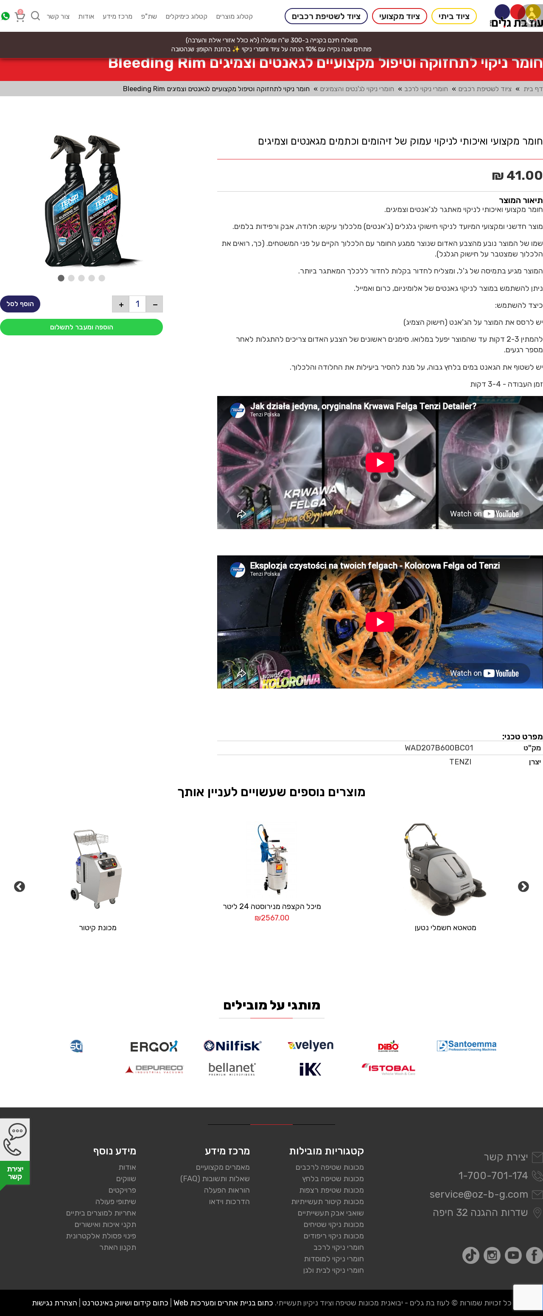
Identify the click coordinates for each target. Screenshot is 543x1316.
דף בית (533, 89)
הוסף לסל (20, 304)
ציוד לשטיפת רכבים (485, 89)
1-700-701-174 (493, 1176)
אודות (86, 16)
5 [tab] (102, 278)
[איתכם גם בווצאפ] (5, 16)
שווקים (126, 1178)
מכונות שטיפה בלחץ (333, 1178)
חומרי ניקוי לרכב (426, 89)
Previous (19, 886)
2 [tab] (71, 278)
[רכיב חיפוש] (35, 15)
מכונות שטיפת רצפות (331, 1190)
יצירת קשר (506, 1157)
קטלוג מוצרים (234, 16)
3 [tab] (81, 278)
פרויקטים (122, 1190)
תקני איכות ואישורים (105, 1224)
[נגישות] (530, 16)
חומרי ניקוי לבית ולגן (333, 1270)
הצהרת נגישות (54, 1303)
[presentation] (81, 201)
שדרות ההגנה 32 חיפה (480, 1212)
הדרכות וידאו (229, 1201)
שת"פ (149, 16)
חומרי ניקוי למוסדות (334, 1258)
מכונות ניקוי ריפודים (334, 1236)
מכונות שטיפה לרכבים (330, 1167)
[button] (154, 304)
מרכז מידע (117, 16)
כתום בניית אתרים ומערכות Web (223, 1303)
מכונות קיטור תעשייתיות (327, 1201)
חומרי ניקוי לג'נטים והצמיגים (357, 89)
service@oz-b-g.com (479, 1194)
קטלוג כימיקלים (186, 16)
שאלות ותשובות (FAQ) (215, 1178)
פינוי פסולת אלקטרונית (101, 1236)
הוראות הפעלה (227, 1190)
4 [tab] (91, 278)
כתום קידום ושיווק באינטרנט (125, 1303)
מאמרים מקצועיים (223, 1167)
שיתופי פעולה (115, 1201)
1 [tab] (61, 278)
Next (523, 886)
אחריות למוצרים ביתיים (101, 1213)
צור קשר (58, 16)
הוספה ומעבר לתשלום (81, 327)
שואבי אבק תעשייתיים (331, 1213)
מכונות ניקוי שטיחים (334, 1224)
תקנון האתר (117, 1247)
